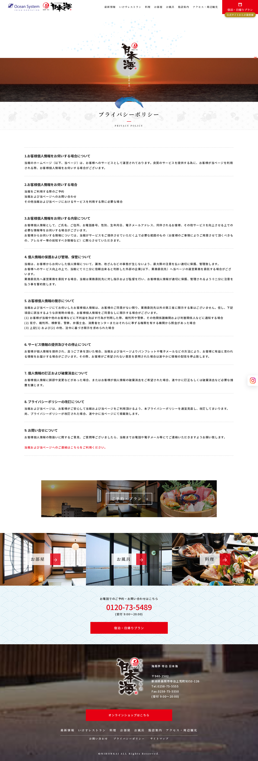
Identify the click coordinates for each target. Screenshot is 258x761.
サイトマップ (159, 738)
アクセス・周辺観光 (205, 7)
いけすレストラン (130, 7)
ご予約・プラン (126, 498)
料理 (148, 7)
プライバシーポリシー (129, 738)
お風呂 (170, 7)
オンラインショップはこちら (129, 715)
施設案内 (183, 7)
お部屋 (158, 7)
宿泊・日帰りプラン (240, 11)
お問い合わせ (98, 738)
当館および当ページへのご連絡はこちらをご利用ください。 (65, 447)
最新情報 (110, 7)
